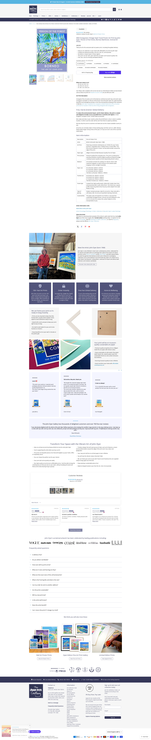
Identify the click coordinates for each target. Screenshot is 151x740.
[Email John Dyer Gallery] (102, 19)
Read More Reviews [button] (75, 530)
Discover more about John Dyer (87, 264)
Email (106, 711)
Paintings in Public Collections (94, 211)
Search (68, 701)
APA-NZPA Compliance (73, 716)
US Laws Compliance (72, 721)
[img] (35, 508)
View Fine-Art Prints (75, 658)
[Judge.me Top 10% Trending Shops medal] (98, 669)
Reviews (83, 16)
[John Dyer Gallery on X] (116, 19)
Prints (43, 16)
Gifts (50, 16)
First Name (107, 704)
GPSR (68, 712)
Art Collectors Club (72, 688)
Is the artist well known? (39, 600)
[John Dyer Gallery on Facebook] (104, 19)
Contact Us (70, 698)
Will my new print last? (39, 595)
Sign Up (113, 717)
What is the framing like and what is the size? (45, 580)
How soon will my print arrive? (41, 565)
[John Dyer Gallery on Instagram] (106, 19)
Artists (56, 16)
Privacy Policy (70, 706)
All (34, 23)
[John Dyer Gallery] (33, 9)
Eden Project (102, 254)
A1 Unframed (114, 63)
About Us (69, 691)
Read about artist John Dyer (83, 208)
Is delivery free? (37, 555)
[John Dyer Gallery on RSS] (112, 19)
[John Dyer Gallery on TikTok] (114, 19)
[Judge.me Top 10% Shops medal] (91, 669)
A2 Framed (106, 63)
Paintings (35, 16)
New (30, 16)
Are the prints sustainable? (40, 590)
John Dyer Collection (93, 221)
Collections (74, 16)
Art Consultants (71, 693)
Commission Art (71, 696)
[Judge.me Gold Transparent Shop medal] (71, 669)
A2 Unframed (97, 63)
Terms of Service (71, 702)
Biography (115, 219)
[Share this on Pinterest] (85, 226)
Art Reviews (70, 689)
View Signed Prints (107, 658)
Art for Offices (70, 694)
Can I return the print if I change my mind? (45, 610)
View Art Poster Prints (44, 658)
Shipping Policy (71, 704)
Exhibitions (65, 16)
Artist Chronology (80, 211)
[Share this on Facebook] (81, 226)
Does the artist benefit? (39, 605)
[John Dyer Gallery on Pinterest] (110, 19)
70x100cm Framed (102, 67)
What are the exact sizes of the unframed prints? (47, 575)
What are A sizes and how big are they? (44, 570)
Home (30, 23)
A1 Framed (80, 67)
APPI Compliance (71, 717)
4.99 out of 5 (79, 479)
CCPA (68, 714)
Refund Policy (70, 707)
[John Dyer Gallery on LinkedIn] (108, 19)
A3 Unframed (80, 63)
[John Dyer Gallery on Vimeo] (118, 19)
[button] (79, 32)
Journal (89, 16)
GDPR (68, 711)
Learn (99, 16)
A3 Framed (89, 63)
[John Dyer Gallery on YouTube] (121, 19)
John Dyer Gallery (35, 736)
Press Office (70, 722)
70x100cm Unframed (90, 67)
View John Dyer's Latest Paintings (111, 211)
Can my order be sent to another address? (45, 585)
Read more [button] (34, 521)
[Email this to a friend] (89, 226)
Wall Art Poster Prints (99, 34)
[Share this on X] (77, 226)
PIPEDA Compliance (72, 719)
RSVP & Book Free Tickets (92, 2)
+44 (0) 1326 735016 (58, 689)
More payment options (110, 77)
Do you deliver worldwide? (40, 560)
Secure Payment (71, 709)
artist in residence (91, 254)
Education (69, 699)
